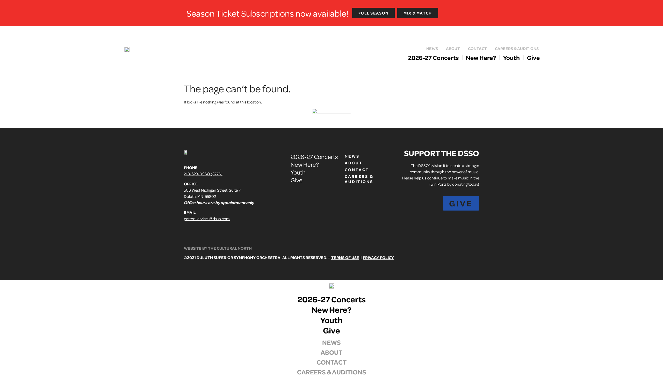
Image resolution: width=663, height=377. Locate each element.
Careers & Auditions (517, 48)
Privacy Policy (378, 257)
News (432, 48)
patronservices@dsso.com (207, 218)
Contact (477, 48)
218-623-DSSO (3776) (203, 173)
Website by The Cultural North (218, 248)
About (453, 48)
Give (533, 57)
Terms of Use (345, 257)
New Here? (481, 57)
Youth (511, 57)
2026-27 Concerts (433, 57)
